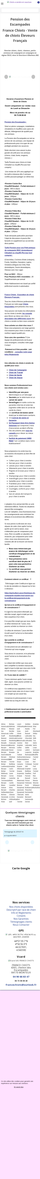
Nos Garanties (21, 918)
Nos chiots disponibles (21, 906)
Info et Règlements (21, 912)
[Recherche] (37, 10)
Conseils (21, 915)
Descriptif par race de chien (21, 909)
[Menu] (2, 3)
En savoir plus (18, 1087)
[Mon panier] (36, 4)
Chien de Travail (16, 372)
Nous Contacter (21, 924)
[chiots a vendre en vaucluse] (19, 3)
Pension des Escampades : (16, 122)
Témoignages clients (21, 921)
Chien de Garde (15, 375)
